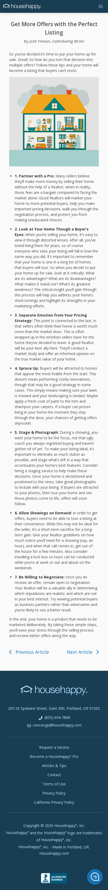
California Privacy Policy (54, 802)
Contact (54, 774)
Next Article (79, 652)
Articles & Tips (54, 765)
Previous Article (32, 652)
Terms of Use (54, 783)
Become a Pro (54, 756)
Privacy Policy (54, 793)
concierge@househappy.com (57, 725)
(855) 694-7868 (57, 717)
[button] (100, 6)
